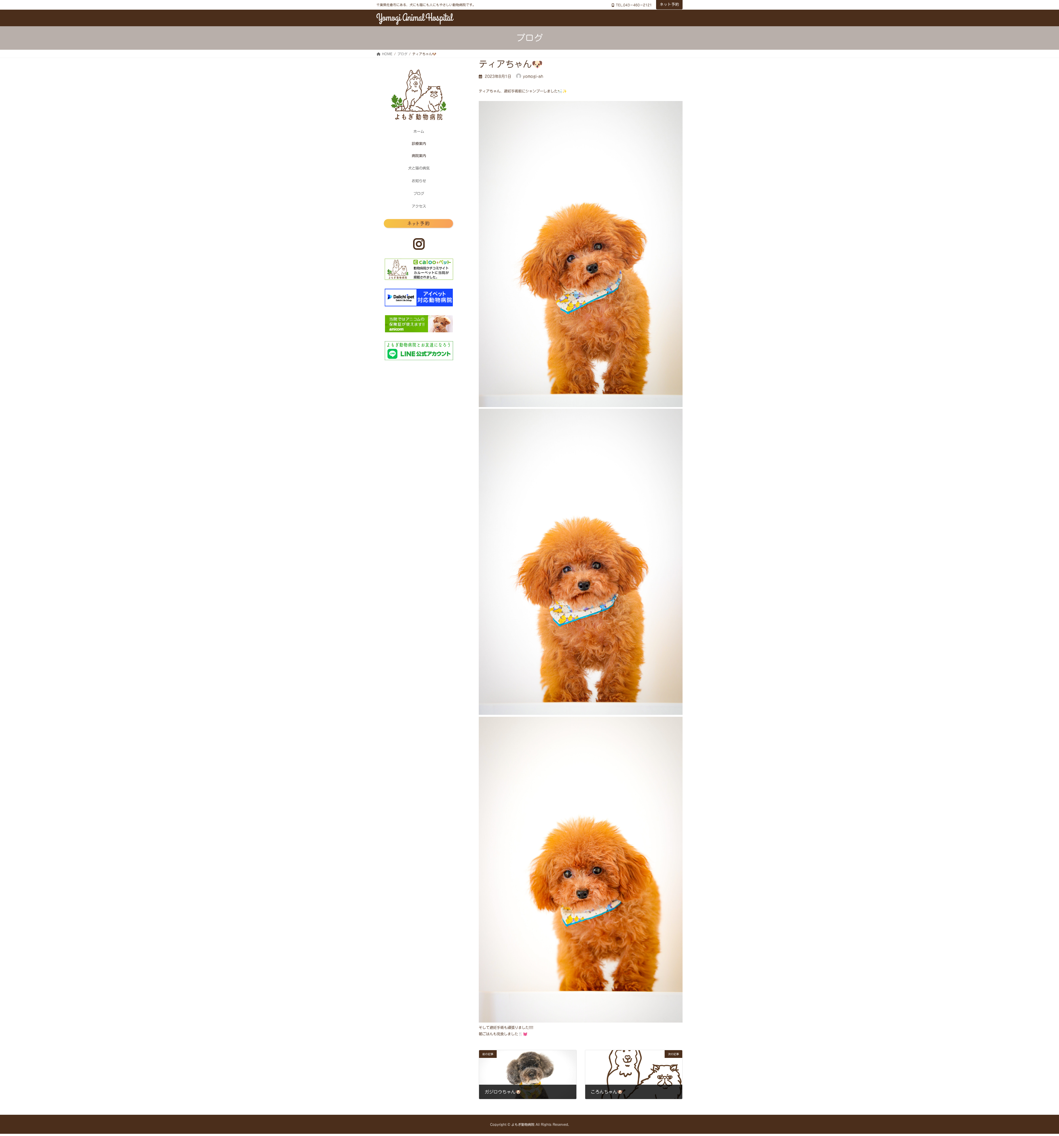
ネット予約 (669, 4)
